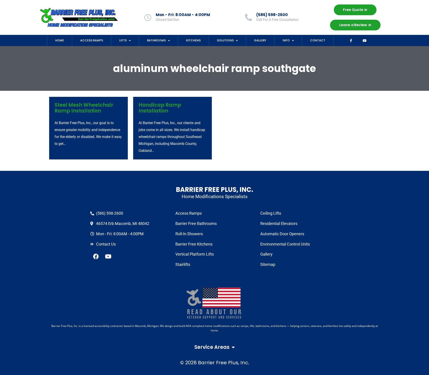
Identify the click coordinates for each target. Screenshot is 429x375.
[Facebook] (95, 256)
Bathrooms (156, 40)
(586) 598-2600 (272, 14)
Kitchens (193, 40)
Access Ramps (91, 40)
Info (286, 40)
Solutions (225, 40)
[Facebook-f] (351, 40)
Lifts (123, 40)
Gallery (260, 40)
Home (59, 40)
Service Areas (211, 347)
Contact (317, 40)
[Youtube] (364, 40)
